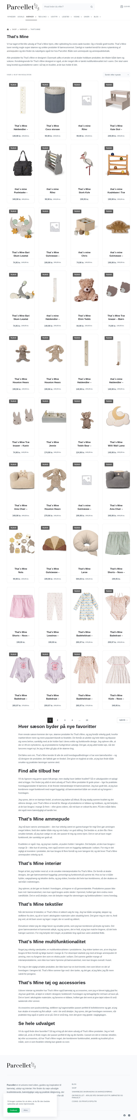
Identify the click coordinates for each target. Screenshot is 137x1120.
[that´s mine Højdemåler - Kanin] (54, 290)
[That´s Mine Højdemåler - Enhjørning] (86, 353)
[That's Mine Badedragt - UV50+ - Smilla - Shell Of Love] (23, 670)
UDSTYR (54, 17)
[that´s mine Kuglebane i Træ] (118, 163)
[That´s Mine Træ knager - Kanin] (23, 417)
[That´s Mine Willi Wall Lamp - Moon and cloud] (118, 417)
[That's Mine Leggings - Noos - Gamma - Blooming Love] (54, 606)
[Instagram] (129, 1115)
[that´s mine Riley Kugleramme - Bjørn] (86, 100)
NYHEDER (11, 17)
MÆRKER (30, 17)
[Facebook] (124, 1115)
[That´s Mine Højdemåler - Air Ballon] (23, 100)
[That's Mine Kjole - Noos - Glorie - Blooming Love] (118, 670)
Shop (74, 1088)
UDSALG (21, 17)
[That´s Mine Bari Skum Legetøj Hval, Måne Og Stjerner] (23, 290)
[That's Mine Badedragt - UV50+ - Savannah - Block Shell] (118, 606)
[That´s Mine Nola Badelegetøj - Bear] (23, 543)
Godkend (13, 1110)
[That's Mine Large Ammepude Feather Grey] (86, 543)
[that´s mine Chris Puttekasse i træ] (86, 227)
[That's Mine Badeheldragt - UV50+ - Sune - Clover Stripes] (86, 606)
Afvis (26, 1110)
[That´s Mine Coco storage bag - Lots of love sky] (54, 100)
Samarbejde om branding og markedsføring (92, 1092)
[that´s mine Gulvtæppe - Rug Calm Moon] (86, 480)
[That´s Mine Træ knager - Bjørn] (118, 290)
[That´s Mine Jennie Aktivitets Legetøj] (54, 417)
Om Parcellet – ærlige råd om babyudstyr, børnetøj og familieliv (97, 1097)
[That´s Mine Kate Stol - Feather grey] (118, 100)
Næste (122, 720)
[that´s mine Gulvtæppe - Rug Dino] (118, 227)
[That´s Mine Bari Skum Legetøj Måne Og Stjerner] (23, 227)
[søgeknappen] (91, 6)
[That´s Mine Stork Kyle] (86, 163)
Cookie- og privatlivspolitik (84, 1101)
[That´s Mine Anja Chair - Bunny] (23, 480)
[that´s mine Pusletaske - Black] (23, 163)
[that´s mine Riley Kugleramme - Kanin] (54, 163)
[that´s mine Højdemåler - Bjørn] (118, 353)
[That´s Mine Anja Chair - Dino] (118, 480)
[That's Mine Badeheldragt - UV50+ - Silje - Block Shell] (86, 670)
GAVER (86, 17)
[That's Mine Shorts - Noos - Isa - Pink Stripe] (23, 606)
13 (87, 720)
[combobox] (65, 6)
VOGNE (76, 17)
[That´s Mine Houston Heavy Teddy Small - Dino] (23, 353)
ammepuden (13, 51)
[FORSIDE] (8, 30)
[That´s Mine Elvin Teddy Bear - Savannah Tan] (86, 290)
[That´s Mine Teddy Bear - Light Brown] (86, 417)
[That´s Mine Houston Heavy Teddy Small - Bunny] (54, 353)
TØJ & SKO (42, 17)
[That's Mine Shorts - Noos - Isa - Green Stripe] (118, 543)
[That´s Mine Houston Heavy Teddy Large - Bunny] (54, 480)
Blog (96, 17)
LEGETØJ (65, 17)
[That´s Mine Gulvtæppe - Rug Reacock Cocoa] (54, 543)
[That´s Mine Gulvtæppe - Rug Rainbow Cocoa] (54, 227)
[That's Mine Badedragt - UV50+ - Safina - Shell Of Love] (54, 670)
